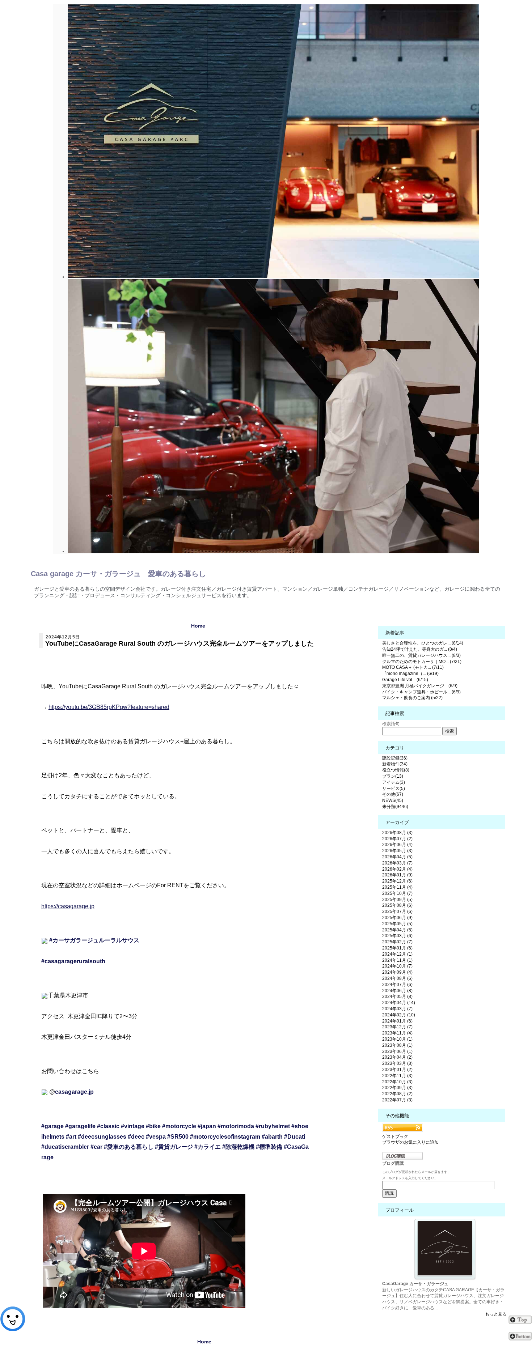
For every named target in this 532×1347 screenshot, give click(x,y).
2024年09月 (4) (397, 972)
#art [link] (71, 1137)
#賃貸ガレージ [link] (174, 1147)
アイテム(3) (393, 782)
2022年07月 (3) (397, 1099)
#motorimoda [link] (236, 1126)
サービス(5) (393, 788)
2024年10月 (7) (397, 966)
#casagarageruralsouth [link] (73, 961)
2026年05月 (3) (397, 850)
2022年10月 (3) (397, 1081)
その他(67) (392, 794)
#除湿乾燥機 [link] (238, 1147)
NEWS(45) (392, 800)
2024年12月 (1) (397, 954)
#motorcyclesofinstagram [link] (225, 1137)
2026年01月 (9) (397, 875)
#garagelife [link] (80, 1126)
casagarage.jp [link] (74, 1092)
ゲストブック (395, 1136)
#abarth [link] (272, 1137)
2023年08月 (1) (397, 1045)
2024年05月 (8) (397, 996)
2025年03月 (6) (397, 935)
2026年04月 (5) (397, 856)
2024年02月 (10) (398, 1014)
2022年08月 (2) (397, 1093)
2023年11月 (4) (397, 1033)
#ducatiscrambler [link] (65, 1147)
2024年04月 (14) (398, 1002)
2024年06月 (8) (397, 990)
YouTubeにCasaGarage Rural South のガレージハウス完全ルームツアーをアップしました (179, 643)
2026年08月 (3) (397, 832)
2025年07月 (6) (397, 911)
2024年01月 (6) (397, 1021)
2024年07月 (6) (397, 984)
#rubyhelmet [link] (273, 1126)
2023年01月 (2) (397, 1069)
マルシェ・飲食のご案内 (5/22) (412, 697)
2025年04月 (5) (397, 929)
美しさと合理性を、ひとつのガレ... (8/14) (422, 643)
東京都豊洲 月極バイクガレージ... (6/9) (419, 685)
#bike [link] (153, 1126)
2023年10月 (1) (397, 1039)
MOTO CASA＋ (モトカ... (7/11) (413, 667)
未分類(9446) (395, 806)
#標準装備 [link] (269, 1147)
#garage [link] (52, 1126)
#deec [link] (136, 1137)
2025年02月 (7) (397, 941)
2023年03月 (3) (397, 1063)
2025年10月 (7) (397, 893)
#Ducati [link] (294, 1137)
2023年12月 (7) (397, 1026)
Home (198, 626)
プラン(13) (392, 776)
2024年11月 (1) (397, 960)
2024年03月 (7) (397, 1008)
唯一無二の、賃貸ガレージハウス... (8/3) (421, 655)
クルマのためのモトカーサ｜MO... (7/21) (421, 661)
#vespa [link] (156, 1137)
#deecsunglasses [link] (102, 1137)
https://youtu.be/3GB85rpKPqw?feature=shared (108, 707)
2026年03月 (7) (397, 863)
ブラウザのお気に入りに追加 (410, 1142)
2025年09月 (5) (397, 899)
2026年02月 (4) (397, 869)
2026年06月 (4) (397, 844)
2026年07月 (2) (397, 838)
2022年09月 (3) (397, 1087)
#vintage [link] (132, 1126)
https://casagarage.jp (67, 906)
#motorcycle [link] (179, 1126)
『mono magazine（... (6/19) (410, 673)
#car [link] (96, 1147)
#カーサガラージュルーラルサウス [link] (94, 940)
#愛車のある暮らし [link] (128, 1147)
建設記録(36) (395, 758)
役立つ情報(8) (395, 770)
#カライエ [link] (207, 1147)
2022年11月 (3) (397, 1075)
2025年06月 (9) (397, 917)
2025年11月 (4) (397, 887)
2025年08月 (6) (397, 905)
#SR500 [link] (178, 1137)
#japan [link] (207, 1126)
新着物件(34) (395, 763)
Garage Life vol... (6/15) (405, 679)
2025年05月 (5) (397, 923)
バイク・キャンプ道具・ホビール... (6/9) (421, 691)
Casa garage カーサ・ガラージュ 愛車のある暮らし (118, 574)
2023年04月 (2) (397, 1057)
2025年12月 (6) (397, 881)
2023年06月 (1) (397, 1051)
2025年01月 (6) (397, 948)
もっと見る (496, 1314)
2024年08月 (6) (397, 978)
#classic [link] (108, 1126)
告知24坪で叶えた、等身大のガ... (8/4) (419, 649)
